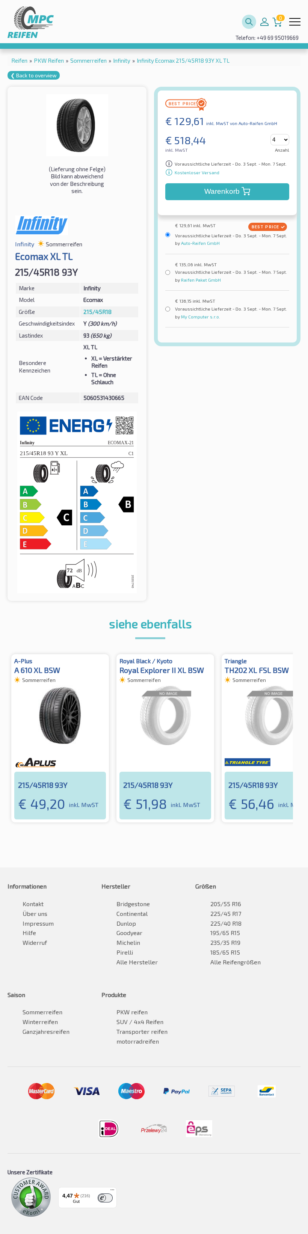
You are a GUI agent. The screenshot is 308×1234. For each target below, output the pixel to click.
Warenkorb (222, 191)
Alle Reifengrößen (235, 961)
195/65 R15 (225, 932)
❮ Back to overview (34, 75)
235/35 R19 (225, 942)
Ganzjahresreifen (46, 1031)
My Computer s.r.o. (200, 316)
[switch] (105, 1197)
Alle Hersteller (137, 961)
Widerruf (35, 942)
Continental (132, 913)
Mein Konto (264, 22)
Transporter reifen (142, 1031)
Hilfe (29, 932)
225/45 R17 (225, 913)
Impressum (38, 923)
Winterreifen (40, 1021)
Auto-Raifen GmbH (200, 243)
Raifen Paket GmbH (200, 279)
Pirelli (124, 952)
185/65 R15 (225, 952)
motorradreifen (137, 1041)
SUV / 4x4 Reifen (139, 1021)
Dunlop (126, 923)
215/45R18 (97, 311)
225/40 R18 (226, 923)
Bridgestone (133, 903)
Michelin (128, 942)
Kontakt (33, 903)
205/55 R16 (225, 903)
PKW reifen (132, 1011)
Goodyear (129, 932)
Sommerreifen (42, 1011)
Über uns (35, 913)
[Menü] (112, 1191)
